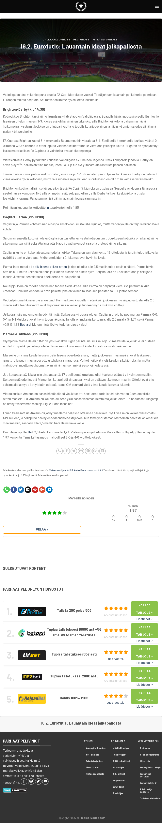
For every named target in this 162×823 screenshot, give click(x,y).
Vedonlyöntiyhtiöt (148, 783)
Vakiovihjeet (119, 767)
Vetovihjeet (118, 786)
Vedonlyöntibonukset (96, 748)
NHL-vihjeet (119, 773)
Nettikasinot (92, 754)
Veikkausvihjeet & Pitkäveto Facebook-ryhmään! (76, 470)
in (47, 207)
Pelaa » (42, 529)
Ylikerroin (145, 761)
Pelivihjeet (82, 39)
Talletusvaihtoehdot (150, 798)
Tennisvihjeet (119, 754)
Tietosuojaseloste (95, 773)
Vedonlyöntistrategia (150, 767)
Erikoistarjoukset (95, 761)
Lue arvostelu (115, 658)
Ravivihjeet (118, 793)
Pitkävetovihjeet (105, 39)
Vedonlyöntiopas (148, 741)
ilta (29, 432)
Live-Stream (92, 767)
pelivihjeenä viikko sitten (50, 267)
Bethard (25, 324)
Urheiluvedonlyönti (149, 754)
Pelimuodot (145, 748)
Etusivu (88, 741)
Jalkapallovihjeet (57, 39)
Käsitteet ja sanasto (146, 790)
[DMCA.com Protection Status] (15, 790)
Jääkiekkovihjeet (121, 748)
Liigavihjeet (119, 780)
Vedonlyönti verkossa (145, 775)
